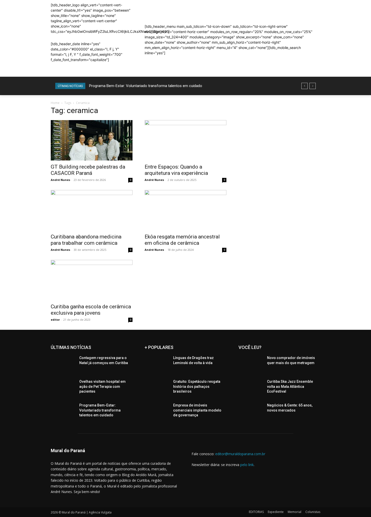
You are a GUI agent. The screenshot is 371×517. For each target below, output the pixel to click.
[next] (312, 86)
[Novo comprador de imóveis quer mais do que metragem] (250, 364)
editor (55, 319)
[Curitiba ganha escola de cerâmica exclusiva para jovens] (91, 280)
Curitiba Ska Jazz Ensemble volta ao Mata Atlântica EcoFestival (290, 386)
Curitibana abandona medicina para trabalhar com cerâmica (86, 240)
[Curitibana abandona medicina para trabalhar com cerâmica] (91, 210)
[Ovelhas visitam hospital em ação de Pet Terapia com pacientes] (63, 387)
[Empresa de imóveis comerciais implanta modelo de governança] (157, 411)
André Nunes (60, 180)
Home (55, 103)
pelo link (247, 464)
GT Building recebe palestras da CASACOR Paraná (88, 170)
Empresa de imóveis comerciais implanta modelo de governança (197, 410)
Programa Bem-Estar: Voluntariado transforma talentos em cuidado (145, 86)
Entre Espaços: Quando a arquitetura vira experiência (176, 170)
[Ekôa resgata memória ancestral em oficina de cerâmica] (185, 210)
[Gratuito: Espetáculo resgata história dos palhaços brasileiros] (157, 387)
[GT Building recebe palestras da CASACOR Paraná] (91, 140)
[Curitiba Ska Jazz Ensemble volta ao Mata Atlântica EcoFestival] (250, 387)
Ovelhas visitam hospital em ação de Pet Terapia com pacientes (102, 386)
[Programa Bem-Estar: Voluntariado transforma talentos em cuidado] (63, 411)
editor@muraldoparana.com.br (240, 453)
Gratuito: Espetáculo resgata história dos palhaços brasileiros (196, 386)
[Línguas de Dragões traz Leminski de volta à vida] (157, 364)
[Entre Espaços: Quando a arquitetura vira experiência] (185, 140)
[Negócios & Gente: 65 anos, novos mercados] (250, 411)
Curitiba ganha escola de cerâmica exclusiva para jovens (91, 310)
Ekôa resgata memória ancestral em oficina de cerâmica (182, 240)
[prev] (304, 86)
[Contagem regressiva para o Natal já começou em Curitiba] (63, 364)
